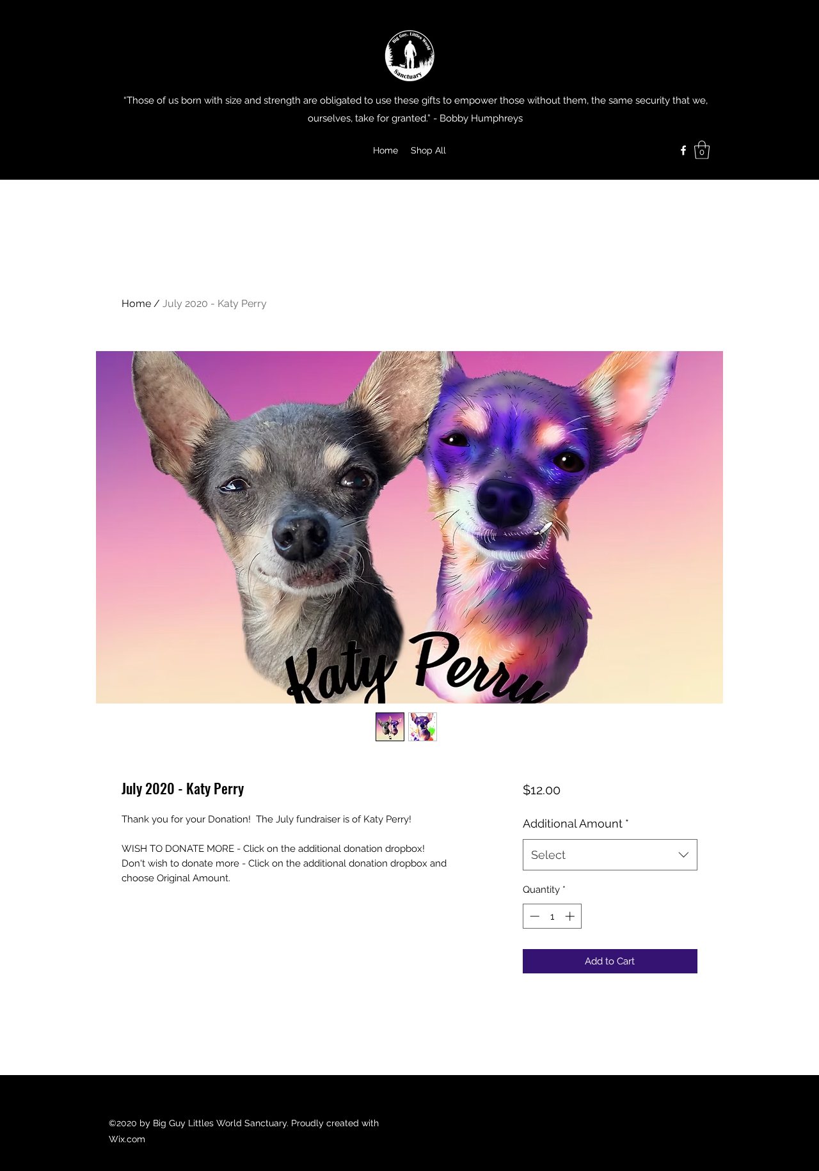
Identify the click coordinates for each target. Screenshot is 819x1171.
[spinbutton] (551, 916)
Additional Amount (576, 823)
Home (136, 303)
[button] (702, 150)
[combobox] (610, 855)
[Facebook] (683, 150)
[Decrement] (533, 916)
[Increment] (571, 916)
